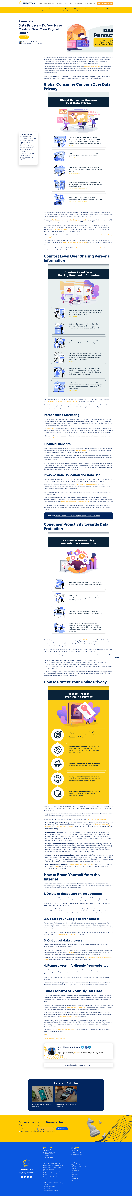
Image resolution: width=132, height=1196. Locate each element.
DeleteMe (71, 952)
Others (108, 8)
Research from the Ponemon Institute (75, 242)
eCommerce (87, 8)
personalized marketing (92, 66)
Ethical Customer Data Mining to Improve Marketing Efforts (77, 516)
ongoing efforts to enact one (75, 1007)
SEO (71, 3)
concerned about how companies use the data (62, 401)
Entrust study (51, 428)
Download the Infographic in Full (54, 1038)
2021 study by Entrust (60, 229)
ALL (20, 8)
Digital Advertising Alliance (64, 827)
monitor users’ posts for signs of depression (75, 501)
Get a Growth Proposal (105, 3)
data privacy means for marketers (64, 1029)
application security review (69, 1016)
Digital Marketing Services (46, 3)
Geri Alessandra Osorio (30, 42)
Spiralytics (76, 1052)
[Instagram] (31, 1177)
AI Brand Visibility (62, 3)
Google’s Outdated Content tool (65, 934)
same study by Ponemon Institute (86, 485)
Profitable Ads (78, 3)
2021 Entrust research (90, 640)
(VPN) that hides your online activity (80, 864)
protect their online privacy (97, 819)
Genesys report (58, 438)
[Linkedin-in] (25, 1177)
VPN (57, 866)
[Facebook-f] (22, 1177)
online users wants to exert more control (88, 248)
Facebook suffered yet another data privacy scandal (69, 220)
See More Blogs (27, 21)
